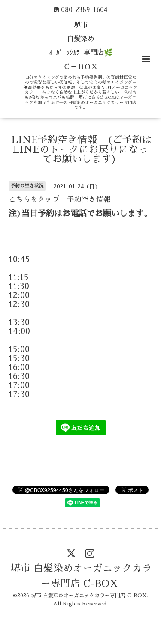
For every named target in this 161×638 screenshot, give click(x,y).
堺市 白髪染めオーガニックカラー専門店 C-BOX (81, 576)
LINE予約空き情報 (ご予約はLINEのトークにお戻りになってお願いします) (81, 149)
